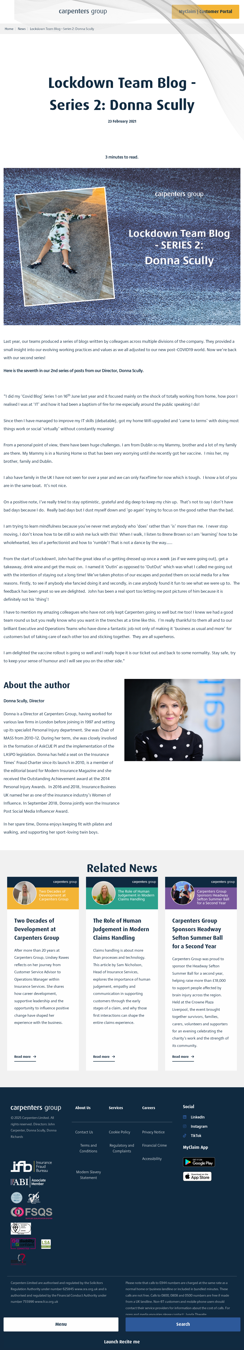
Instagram (199, 1126)
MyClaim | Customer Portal (205, 11)
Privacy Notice (153, 1132)
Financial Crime (154, 1145)
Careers (148, 1107)
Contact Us (84, 1132)
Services (116, 1107)
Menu (61, 1324)
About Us (83, 1107)
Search (183, 1324)
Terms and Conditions (88, 1148)
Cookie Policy (119, 1132)
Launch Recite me (122, 1342)
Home (9, 28)
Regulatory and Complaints (122, 1148)
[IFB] (31, 1166)
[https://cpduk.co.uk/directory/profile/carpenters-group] (33, 1197)
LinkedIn (197, 1117)
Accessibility (152, 1158)
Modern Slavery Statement (88, 1174)
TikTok (195, 1135)
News (21, 28)
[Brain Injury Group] (18, 1259)
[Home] (83, 12)
